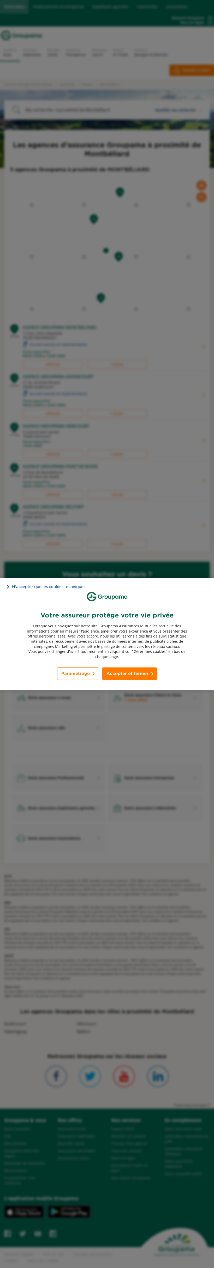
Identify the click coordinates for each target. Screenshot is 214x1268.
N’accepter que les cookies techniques (48, 586)
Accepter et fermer (127, 673)
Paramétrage (75, 673)
